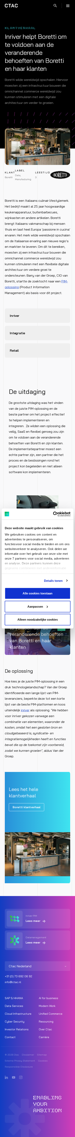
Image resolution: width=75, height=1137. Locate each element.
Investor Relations (17, 1029)
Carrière (44, 1037)
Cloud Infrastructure (18, 1014)
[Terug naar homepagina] (11, 5)
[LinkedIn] (6, 1078)
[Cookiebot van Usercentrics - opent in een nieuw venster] (53, 514)
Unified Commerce (50, 1014)
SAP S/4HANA (14, 998)
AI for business (48, 998)
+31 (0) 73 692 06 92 (18, 976)
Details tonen (53, 580)
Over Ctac (45, 1029)
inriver (25, 710)
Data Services (14, 1006)
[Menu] (67, 6)
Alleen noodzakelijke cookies (37, 619)
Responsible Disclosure (19, 1066)
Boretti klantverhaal (26, 807)
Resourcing (46, 1021)
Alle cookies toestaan (37, 593)
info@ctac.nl (13, 982)
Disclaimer (28, 1054)
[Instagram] (20, 1078)
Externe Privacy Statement (20, 1060)
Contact (10, 1037)
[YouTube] (13, 1078)
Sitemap (42, 1054)
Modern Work (47, 1006)
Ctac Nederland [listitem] (20, 966)
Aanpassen (35, 606)
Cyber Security (14, 1021)
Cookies (43, 1060)
